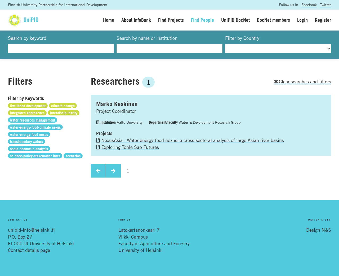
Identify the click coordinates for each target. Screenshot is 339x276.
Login (302, 20)
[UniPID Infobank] (23, 20)
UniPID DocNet (235, 20)
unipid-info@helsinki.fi (31, 230)
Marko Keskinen (117, 103)
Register (323, 20)
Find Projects (171, 20)
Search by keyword (27, 38)
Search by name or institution (147, 38)
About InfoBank (136, 20)
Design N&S (318, 230)
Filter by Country (242, 38)
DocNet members (273, 20)
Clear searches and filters (304, 81)
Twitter (325, 4)
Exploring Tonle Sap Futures (130, 147)
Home (108, 20)
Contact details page (29, 250)
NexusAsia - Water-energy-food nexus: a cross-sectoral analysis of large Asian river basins (192, 140)
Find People (202, 20)
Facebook (309, 4)
